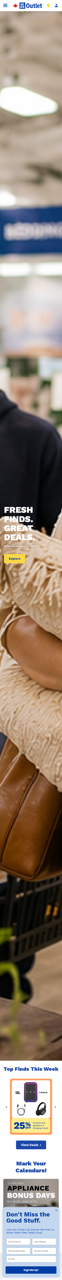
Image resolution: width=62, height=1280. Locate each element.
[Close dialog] (56, 1210)
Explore (14, 558)
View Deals (31, 1145)
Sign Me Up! (31, 1270)
